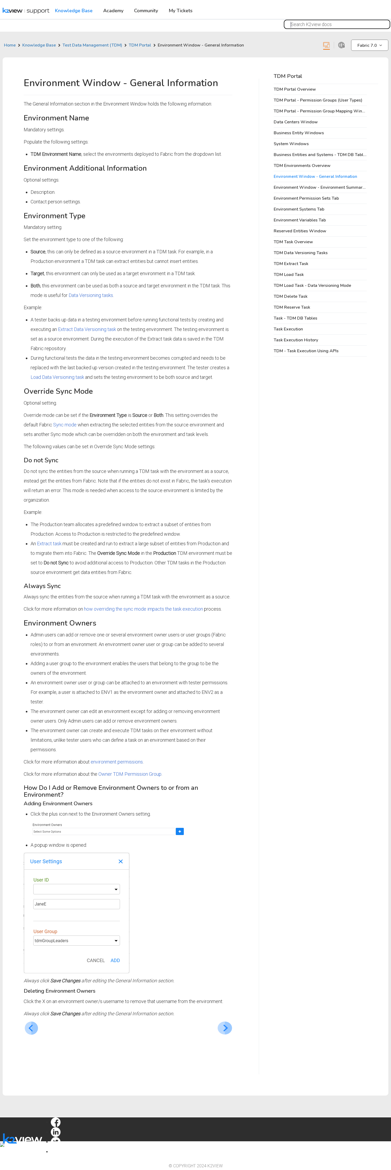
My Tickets (181, 11)
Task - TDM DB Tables (295, 318)
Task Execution (288, 329)
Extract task (49, 543)
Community (146, 11)
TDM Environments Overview (302, 166)
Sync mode (65, 424)
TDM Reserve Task (292, 307)
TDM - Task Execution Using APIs (306, 351)
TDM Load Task (289, 275)
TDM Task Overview (293, 242)
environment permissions (117, 762)
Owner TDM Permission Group (129, 774)
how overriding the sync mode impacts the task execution (143, 609)
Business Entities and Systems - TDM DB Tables (321, 155)
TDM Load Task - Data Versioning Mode (312, 285)
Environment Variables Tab (300, 220)
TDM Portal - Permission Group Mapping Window (322, 111)
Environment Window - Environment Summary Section (327, 187)
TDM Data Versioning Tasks (301, 253)
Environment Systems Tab (299, 209)
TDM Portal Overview (295, 89)
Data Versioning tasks (91, 295)
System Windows (291, 144)
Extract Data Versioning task (87, 329)
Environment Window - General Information (315, 176)
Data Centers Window (296, 122)
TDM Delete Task (290, 296)
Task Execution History (296, 340)
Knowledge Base (74, 11)
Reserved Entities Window (300, 231)
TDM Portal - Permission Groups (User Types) (318, 100)
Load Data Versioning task (57, 377)
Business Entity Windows (299, 133)
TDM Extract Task (291, 264)
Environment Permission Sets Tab (306, 198)
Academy (113, 11)
